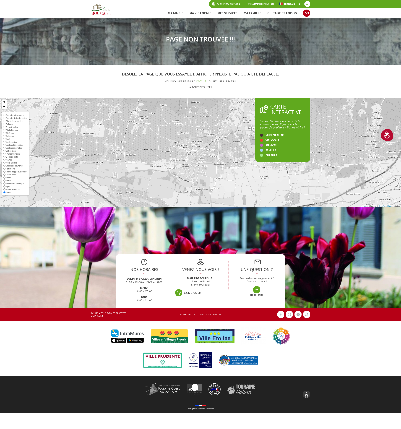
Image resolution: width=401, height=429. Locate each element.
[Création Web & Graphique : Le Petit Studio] (306, 394)
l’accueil (202, 81)
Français (289, 4)
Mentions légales (210, 314)
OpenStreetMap (385, 206)
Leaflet (365, 206)
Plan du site (187, 314)
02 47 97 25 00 (192, 293)
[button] (4, 101)
